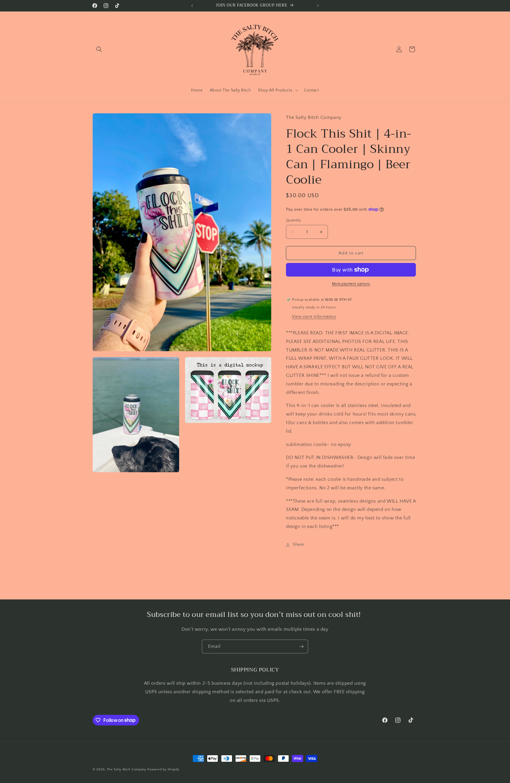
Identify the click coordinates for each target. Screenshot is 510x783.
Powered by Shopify (163, 769)
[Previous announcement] (192, 5)
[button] (99, 49)
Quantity (293, 220)
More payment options (351, 284)
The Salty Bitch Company (126, 769)
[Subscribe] (301, 646)
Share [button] (298, 544)
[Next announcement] (317, 5)
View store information (314, 316)
